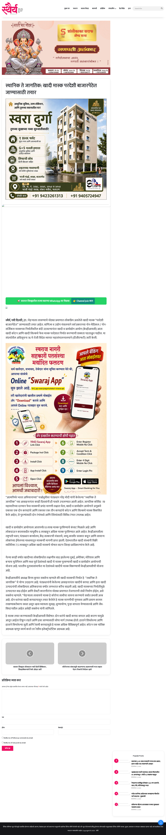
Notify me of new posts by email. (15, 742)
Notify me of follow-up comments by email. (18, 738)
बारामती (94, 8)
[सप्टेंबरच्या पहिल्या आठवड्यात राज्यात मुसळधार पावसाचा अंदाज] (123, 808)
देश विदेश (122, 8)
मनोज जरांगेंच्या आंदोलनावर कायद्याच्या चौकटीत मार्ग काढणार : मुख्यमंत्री (145, 795)
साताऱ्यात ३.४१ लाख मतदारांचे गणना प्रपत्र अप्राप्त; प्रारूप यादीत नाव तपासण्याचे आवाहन (145, 762)
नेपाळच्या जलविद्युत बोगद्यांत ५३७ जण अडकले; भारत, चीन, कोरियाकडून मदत (145, 784)
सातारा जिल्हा (85, 8)
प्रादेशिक (102, 8)
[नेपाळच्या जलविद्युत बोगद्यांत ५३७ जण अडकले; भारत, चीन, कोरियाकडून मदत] (123, 786)
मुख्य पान (67, 8)
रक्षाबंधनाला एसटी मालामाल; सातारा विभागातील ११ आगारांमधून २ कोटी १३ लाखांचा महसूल (145, 773)
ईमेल (3, 727)
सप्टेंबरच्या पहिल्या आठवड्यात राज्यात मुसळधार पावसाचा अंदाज (145, 806)
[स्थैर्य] (13, 8)
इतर (129, 8)
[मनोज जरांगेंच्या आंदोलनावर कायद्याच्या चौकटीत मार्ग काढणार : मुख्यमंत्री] (123, 797)
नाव (3, 717)
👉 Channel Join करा (83, 301)
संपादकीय (111, 8)
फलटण (75, 8)
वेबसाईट (60, 727)
